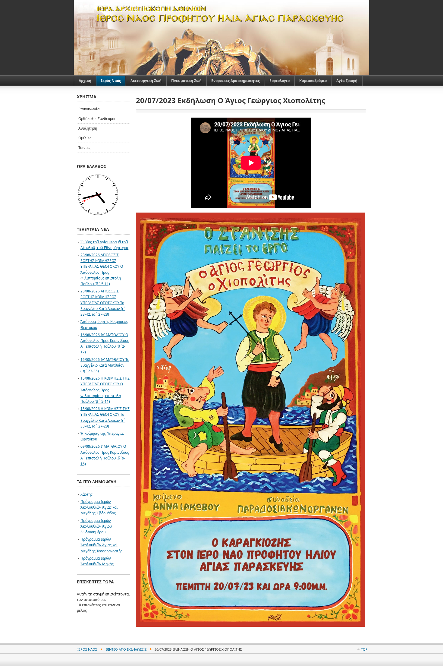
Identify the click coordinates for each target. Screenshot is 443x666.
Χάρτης (86, 494)
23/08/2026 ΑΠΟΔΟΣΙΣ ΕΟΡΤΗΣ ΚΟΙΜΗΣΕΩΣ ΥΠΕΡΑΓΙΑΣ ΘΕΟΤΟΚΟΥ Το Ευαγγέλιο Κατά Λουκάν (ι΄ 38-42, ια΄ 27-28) (102, 303)
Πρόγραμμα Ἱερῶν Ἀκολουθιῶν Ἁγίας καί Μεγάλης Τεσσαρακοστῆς (101, 545)
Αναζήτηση (87, 128)
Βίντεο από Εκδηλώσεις (126, 649)
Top (364, 649)
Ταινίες (84, 147)
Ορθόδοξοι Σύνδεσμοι (96, 118)
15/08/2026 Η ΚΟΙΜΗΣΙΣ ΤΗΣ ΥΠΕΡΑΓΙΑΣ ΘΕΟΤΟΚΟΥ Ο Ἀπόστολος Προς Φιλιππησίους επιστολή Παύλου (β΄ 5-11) (105, 390)
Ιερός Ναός (87, 649)
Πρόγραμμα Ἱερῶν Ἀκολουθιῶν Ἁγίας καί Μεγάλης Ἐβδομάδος (99, 507)
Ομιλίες (84, 137)
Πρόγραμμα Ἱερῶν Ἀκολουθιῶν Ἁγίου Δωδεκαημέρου (96, 526)
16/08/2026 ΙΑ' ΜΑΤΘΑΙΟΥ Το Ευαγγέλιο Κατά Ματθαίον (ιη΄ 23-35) (104, 365)
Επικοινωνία (88, 109)
